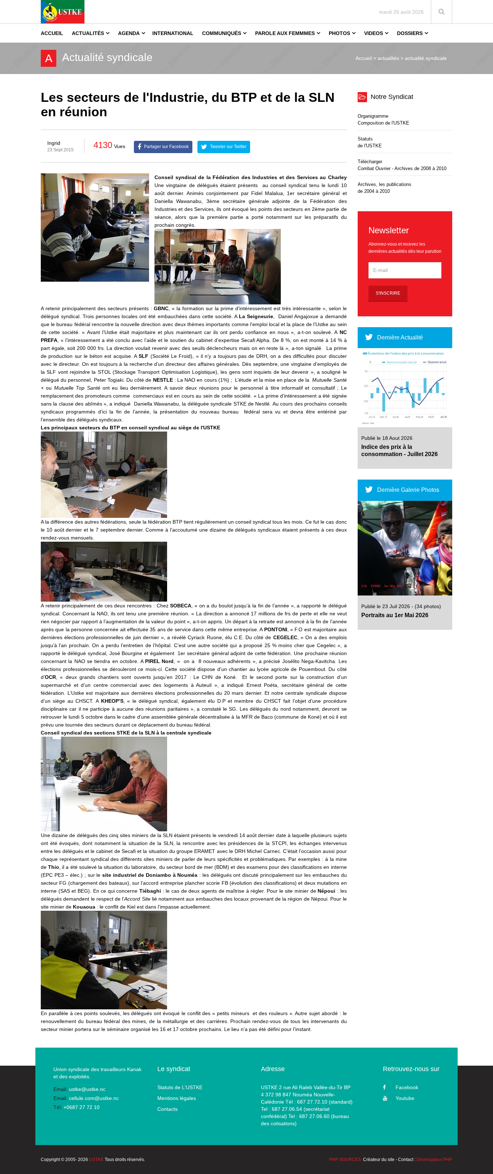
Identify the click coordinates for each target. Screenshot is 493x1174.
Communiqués (221, 33)
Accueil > (365, 58)
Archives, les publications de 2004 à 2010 (384, 188)
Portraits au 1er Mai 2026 (394, 615)
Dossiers (410, 33)
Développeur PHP (434, 1159)
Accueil (52, 33)
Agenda (129, 33)
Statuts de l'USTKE (370, 142)
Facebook (407, 1087)
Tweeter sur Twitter (228, 146)
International (172, 33)
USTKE (96, 1159)
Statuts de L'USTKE (179, 1087)
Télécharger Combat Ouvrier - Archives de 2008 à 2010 (402, 165)
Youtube (405, 1098)
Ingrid (53, 143)
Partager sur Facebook (166, 146)
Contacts (167, 1109)
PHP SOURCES (345, 1159)
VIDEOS (373, 33)
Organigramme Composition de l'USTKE (383, 119)
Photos (339, 33)
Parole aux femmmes (285, 33)
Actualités (88, 33)
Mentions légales (176, 1098)
